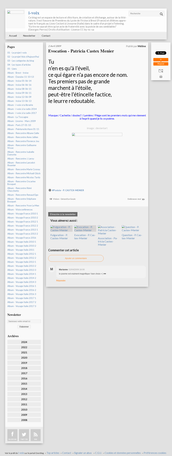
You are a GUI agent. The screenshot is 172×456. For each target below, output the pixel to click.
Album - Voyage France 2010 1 (22, 213)
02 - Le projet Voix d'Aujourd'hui (23, 56)
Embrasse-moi (134, 199)
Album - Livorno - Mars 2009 (21, 121)
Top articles (53, 452)
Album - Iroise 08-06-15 (19, 89)
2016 (24, 378)
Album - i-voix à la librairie (20, 105)
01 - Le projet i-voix (17, 52)
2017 (24, 373)
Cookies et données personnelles (123, 452)
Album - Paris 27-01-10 (19, 125)
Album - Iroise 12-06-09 (19, 97)
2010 (24, 409)
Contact (46, 35)
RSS (35, 439)
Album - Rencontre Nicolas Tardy (23, 177)
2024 (24, 342)
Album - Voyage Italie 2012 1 (21, 253)
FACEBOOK (12, 439)
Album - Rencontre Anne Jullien (22, 137)
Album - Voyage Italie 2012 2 (21, 257)
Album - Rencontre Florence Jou (23, 141)
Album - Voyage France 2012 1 (22, 221)
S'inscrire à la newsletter (63, 214)
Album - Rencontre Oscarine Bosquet (21, 182)
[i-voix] (15, 18)
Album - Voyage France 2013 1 (22, 229)
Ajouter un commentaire (76, 258)
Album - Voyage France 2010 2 (22, 217)
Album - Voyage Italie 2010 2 (21, 245)
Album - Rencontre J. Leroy (20, 158)
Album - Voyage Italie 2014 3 (21, 282)
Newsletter (29, 35)
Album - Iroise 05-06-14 (19, 80)
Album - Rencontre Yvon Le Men (23, 205)
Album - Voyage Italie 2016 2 (21, 290)
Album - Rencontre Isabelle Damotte (20, 153)
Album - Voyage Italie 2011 (20, 249)
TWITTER (24, 439)
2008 (24, 419)
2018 (24, 367)
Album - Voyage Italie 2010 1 (21, 241)
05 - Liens (12, 68)
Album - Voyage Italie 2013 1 (21, 262)
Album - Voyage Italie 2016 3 (21, 294)
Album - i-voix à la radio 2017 (22, 113)
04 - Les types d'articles (19, 64)
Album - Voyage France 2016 (21, 237)
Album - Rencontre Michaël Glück (23, 173)
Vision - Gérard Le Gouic (64, 199)
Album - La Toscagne (17, 117)
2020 (24, 357)
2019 (24, 362)
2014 (24, 388)
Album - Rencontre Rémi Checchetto (19, 189)
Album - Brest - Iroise (17, 72)
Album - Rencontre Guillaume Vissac (21, 146)
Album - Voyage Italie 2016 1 (21, 286)
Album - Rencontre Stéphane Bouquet (21, 200)
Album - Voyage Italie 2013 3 (21, 270)
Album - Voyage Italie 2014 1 (21, 274)
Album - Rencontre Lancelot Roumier (21, 164)
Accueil (13, 35)
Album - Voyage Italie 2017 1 (21, 298)
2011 (24, 404)
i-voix (33, 12)
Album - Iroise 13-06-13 (19, 101)
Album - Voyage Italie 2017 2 (21, 302)
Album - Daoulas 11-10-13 (20, 76)
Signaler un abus (83, 452)
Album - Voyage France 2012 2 (22, 225)
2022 (24, 347)
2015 (24, 383)
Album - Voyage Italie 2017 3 (21, 306)
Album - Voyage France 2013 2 (22, 233)
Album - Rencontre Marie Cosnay (23, 169)
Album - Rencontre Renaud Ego (22, 194)
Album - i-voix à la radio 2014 (22, 109)
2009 (24, 414)
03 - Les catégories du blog (20, 60)
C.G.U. (98, 452)
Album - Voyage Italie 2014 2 (21, 278)
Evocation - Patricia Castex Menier (81, 51)
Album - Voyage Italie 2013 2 (21, 266)
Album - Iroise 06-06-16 (19, 84)
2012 (24, 399)
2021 (24, 352)
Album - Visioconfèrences (20, 209)
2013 (24, 393)
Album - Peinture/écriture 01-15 (23, 129)
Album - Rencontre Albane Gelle (23, 133)
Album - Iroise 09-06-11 (19, 93)
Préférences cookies (155, 452)
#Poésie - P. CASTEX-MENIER (68, 190)
